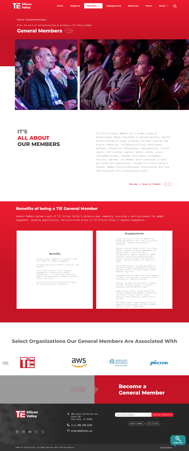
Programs (75, 6)
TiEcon (148, 6)
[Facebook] (17, 431)
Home (60, 6)
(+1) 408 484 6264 (81, 425)
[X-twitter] (42, 431)
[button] (175, 6)
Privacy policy (166, 447)
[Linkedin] (23, 431)
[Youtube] (29, 431)
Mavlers (71, 447)
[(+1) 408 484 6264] (68, 425)
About (162, 6)
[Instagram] (36, 431)
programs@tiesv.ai (81, 430)
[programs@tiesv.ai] (68, 430)
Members (91, 6)
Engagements (114, 6)
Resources (133, 6)
